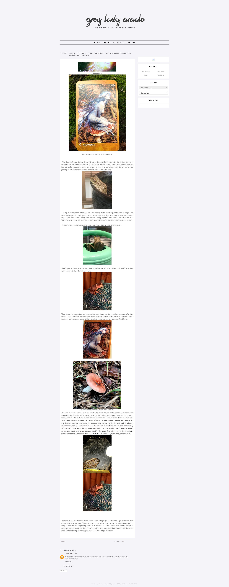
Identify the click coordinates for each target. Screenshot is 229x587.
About (131, 42)
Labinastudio (131, 584)
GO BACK (63, 571)
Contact (118, 42)
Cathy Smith (69, 553)
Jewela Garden (73, 559)
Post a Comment (68, 566)
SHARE (63, 541)
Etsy (146, 75)
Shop (107, 42)
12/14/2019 (68, 562)
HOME (97, 42)
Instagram (146, 71)
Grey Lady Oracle (98, 584)
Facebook (161, 75)
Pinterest (161, 71)
